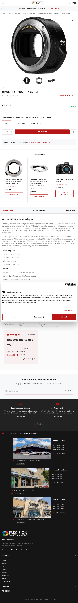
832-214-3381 (60, 512)
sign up (68, 391)
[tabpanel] (20, 410)
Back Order (13, 195)
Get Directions (20, 464)
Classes (4, 569)
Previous (1, 8)
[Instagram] (2, 549)
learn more (20, 416)
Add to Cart (39, 197)
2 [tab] (39, 424)
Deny (14, 317)
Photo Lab (5, 575)
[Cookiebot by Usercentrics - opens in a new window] (67, 284)
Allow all (64, 317)
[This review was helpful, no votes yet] (29, 359)
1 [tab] (36, 424)
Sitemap (53, 599)
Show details (67, 310)
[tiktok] (26, 549)
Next (76, 8)
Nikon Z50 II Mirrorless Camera (64, 180)
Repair (4, 578)
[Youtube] (11, 549)
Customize (38, 317)
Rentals (4, 572)
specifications (39, 210)
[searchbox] (11, 324)
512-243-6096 (58, 483)
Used (3, 566)
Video (4, 563)
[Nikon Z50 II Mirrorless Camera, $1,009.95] (64, 168)
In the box (70, 210)
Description (7, 210)
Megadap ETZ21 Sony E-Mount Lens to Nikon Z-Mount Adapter (13, 181)
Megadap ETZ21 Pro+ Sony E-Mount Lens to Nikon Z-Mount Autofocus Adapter (38, 182)
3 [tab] (41, 424)
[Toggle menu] (3, 2)
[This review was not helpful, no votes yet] (32, 359)
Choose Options (64, 194)
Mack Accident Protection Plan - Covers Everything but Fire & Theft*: (27, 118)
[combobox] (31, 325)
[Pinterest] (16, 549)
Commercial (6, 581)
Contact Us (46, 142)
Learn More (60, 8)
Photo (4, 560)
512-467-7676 (35, 142)
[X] (21, 549)
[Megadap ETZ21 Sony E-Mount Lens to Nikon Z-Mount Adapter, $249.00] (13, 168)
